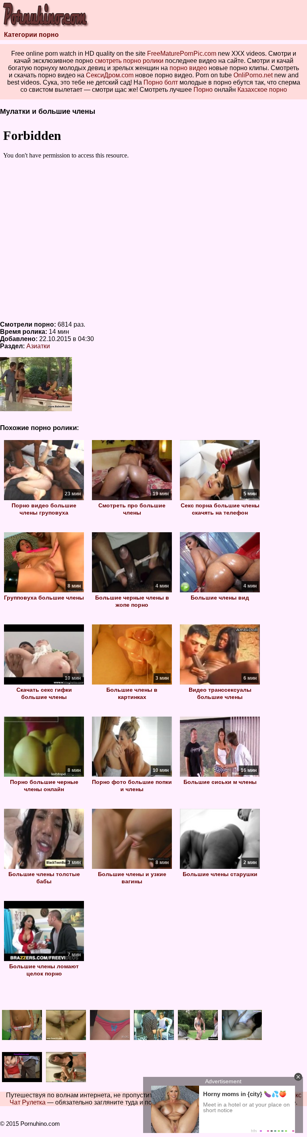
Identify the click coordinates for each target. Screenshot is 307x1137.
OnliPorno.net (253, 75)
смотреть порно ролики (129, 60)
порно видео (188, 68)
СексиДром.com (110, 75)
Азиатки (38, 346)
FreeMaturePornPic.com (181, 53)
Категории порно (31, 34)
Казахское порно (262, 89)
